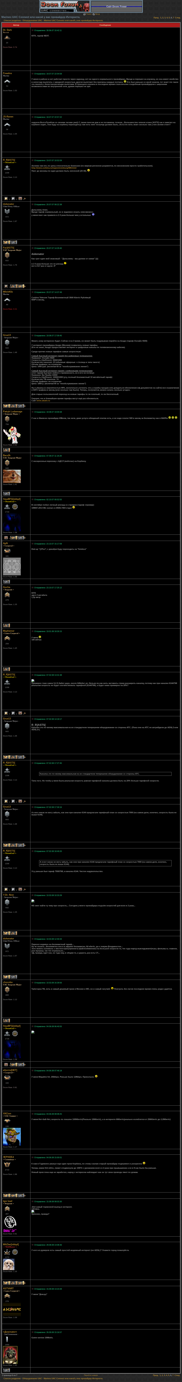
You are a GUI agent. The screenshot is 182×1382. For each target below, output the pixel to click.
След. (178, 18)
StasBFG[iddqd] (11, 499)
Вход (97, 14)
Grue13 (7, 335)
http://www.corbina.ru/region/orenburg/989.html (53, 168)
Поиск (89, 14)
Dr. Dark (7, 30)
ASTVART (8, 1288)
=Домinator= (10, 1331)
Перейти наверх (91, 1375)
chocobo (8, 982)
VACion (7, 1113)
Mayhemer (8, 631)
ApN (5, 543)
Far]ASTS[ (8, 247)
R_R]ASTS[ (9, 160)
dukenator (8, 204)
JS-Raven (8, 116)
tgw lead (7, 1201)
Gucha (6, 587)
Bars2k (6, 455)
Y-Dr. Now (8, 895)
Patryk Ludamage (12, 411)
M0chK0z (8, 291)
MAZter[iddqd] (11, 1244)
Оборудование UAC (32, 20)
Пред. (156, 18)
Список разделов (12, 20)
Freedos (7, 73)
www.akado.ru (43, 401)
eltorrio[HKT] (10, 1070)
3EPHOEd (8, 1157)
